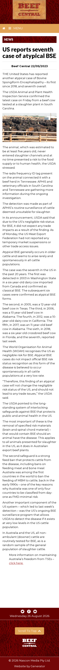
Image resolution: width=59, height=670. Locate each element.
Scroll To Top (27, 631)
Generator (38, 666)
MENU (18, 28)
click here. (16, 563)
